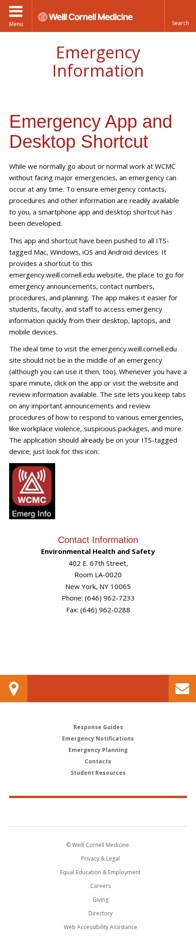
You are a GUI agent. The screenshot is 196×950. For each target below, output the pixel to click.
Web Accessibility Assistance (100, 927)
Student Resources (98, 773)
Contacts (98, 761)
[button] (180, 16)
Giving (100, 899)
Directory (100, 913)
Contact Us (182, 688)
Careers (100, 886)
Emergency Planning (98, 750)
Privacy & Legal (100, 858)
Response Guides (98, 727)
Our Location (13, 688)
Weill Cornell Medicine (98, 811)
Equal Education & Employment (100, 872)
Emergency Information (98, 61)
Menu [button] (16, 24)
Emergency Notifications (98, 738)
